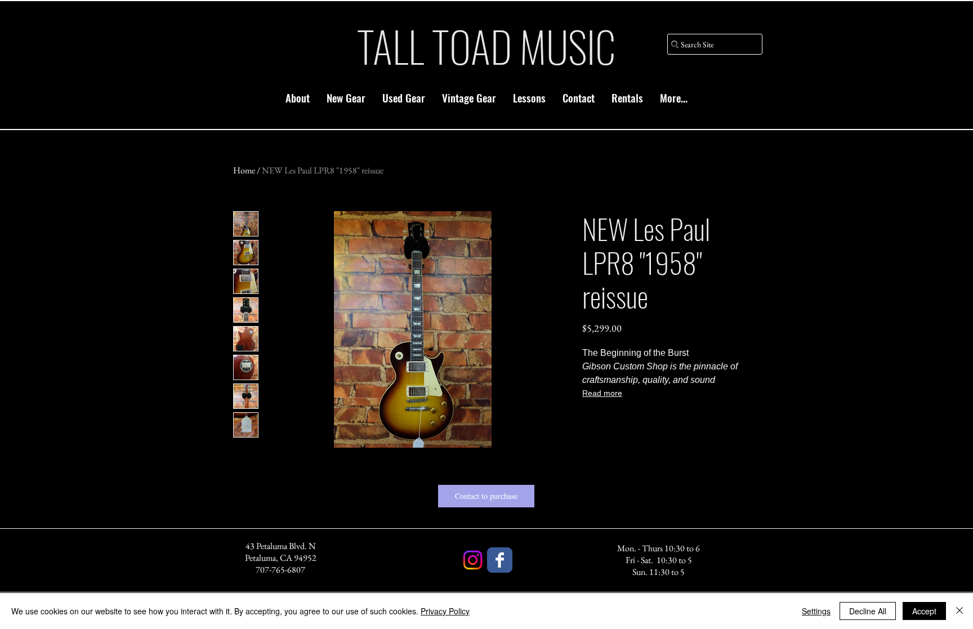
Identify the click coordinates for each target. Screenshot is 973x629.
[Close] (959, 611)
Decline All (867, 611)
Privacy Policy (445, 611)
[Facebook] (499, 560)
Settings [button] (816, 611)
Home (244, 170)
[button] (346, 97)
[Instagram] (472, 560)
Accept (924, 611)
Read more (602, 393)
